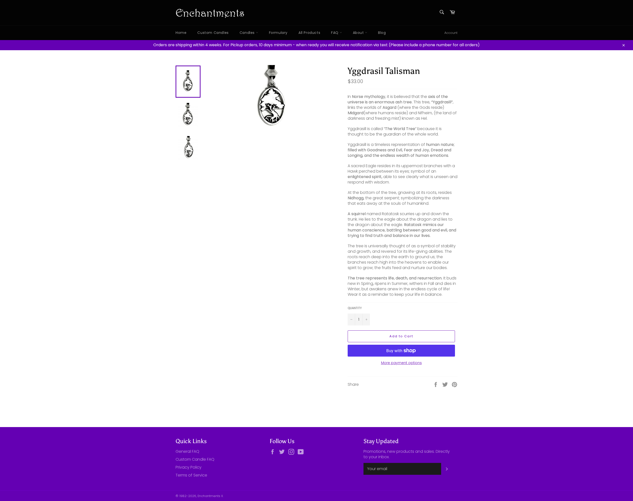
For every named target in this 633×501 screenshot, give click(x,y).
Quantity (355, 308)
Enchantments (210, 12)
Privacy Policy (189, 467)
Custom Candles (212, 32)
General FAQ (187, 451)
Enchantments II (210, 496)
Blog (382, 32)
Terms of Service (191, 475)
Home (181, 32)
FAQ (335, 32)
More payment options (401, 363)
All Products (309, 32)
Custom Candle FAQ (195, 459)
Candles (248, 32)
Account (450, 32)
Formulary (278, 32)
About (359, 32)
